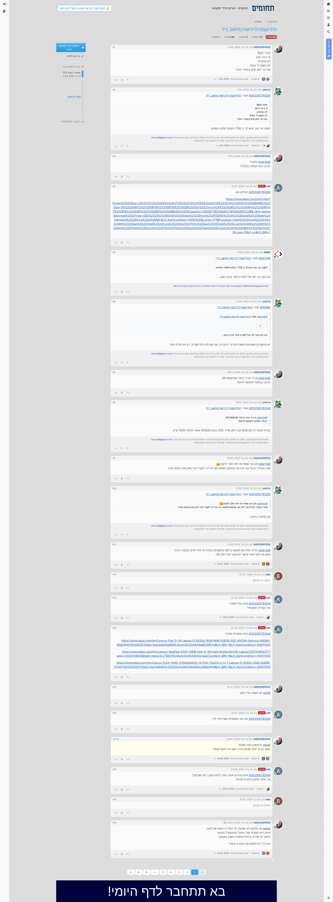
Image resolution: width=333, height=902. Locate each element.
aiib (268, 186)
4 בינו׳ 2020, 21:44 (237, 544)
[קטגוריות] (328, 11)
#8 (114, 402)
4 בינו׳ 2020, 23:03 (237, 822)
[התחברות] (4, 4)
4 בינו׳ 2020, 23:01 (249, 799)
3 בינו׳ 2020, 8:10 (237, 156)
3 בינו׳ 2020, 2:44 (237, 47)
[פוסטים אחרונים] (328, 18)
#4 (114, 186)
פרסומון (266, 89)
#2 (114, 89)
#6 (114, 301)
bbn (268, 574)
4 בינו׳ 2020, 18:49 (237, 458)
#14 (114, 627)
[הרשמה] (4, 11)
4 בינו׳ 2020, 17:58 (246, 301)
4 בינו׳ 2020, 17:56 (247, 252)
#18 (114, 769)
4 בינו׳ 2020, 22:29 (241, 597)
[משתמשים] (328, 25)
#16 (114, 712)
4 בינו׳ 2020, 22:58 (241, 769)
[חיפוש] (328, 32)
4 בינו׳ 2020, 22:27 (249, 574)
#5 (114, 252)
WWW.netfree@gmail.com (256, 286)
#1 (114, 47)
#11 (114, 544)
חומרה (270, 37)
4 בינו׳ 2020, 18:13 (237, 372)
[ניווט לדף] (155, 872)
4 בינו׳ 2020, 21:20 (246, 488)
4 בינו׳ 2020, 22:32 (241, 627)
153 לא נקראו (74, 96)
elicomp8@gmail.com (161, 137)
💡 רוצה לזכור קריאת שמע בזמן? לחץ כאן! (85, 8)
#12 (114, 574)
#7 (114, 372)
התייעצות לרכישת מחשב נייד (223, 95)
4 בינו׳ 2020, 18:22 (246, 402)
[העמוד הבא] (130, 872)
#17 (114, 739)
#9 (114, 458)
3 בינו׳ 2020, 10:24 (241, 186)
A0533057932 (262, 47)
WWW (267, 252)
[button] (328, 898)
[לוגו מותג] (262, 8)
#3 (114, 156)
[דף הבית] (328, 4)
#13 (114, 597)
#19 (114, 799)
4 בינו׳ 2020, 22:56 (237, 739)
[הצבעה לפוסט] (128, 80)
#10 (114, 488)
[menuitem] (4, 4)
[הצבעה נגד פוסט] (116, 80)
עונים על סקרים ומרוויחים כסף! (186, 286)
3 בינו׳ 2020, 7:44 (246, 89)
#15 (114, 687)
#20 (115, 822)
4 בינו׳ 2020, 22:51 (237, 687)
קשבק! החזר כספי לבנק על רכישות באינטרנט (221, 286)
